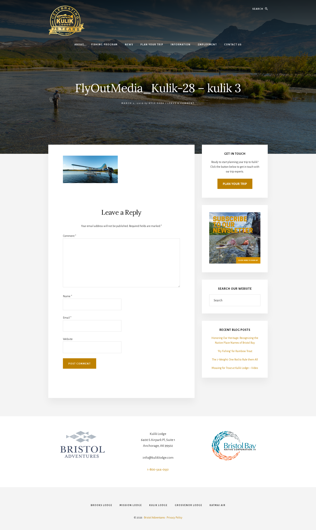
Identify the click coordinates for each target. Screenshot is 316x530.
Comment (69, 235)
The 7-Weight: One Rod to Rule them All (235, 359)
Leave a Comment (181, 103)
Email (67, 317)
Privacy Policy (174, 517)
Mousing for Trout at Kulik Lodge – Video (235, 368)
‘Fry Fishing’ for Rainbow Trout (235, 351)
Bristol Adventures (154, 517)
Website (68, 339)
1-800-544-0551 (158, 469)
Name (67, 296)
